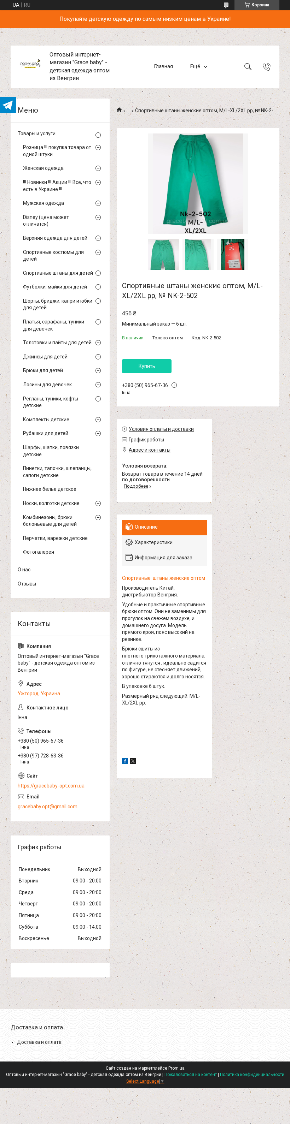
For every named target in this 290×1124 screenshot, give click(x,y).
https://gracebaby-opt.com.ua (51, 786)
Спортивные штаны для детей (58, 273)
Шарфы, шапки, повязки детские (51, 451)
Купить (147, 366)
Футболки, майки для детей (55, 287)
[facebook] (125, 762)
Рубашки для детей (45, 433)
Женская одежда (43, 168)
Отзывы (27, 584)
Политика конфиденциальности (252, 1074)
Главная (163, 66)
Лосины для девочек (47, 384)
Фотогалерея (38, 552)
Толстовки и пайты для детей (57, 342)
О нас (24, 569)
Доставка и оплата (39, 1042)
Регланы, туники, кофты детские (50, 402)
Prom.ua (176, 1068)
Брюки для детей (43, 370)
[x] (133, 762)
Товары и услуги (37, 133)
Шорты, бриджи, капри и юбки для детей (57, 304)
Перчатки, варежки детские (55, 538)
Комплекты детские (46, 419)
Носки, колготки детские (51, 503)
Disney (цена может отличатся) (46, 220)
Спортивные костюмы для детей (53, 255)
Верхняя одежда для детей (55, 238)
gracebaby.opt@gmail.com (47, 806)
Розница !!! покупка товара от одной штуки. (57, 150)
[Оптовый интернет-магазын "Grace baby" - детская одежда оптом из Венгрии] (31, 66)
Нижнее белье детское (49, 489)
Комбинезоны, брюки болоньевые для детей (50, 521)
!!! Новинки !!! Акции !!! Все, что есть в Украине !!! (57, 185)
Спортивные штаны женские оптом (163, 578)
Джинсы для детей (45, 356)
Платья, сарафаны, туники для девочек (53, 325)
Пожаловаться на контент (190, 1074)
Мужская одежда (43, 203)
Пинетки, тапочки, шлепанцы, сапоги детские (57, 471)
